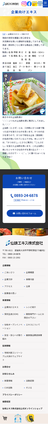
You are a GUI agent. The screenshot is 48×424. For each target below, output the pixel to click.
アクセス (8, 286)
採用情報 (6, 345)
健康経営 (6, 401)
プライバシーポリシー (12, 394)
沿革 (28, 286)
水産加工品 (9, 67)
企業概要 (30, 272)
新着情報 (8, 380)
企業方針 (8, 279)
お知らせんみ (8, 373)
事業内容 (30, 279)
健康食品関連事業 (34, 335)
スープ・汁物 (22, 67)
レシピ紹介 (31, 307)
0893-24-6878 (26, 195)
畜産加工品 (15, 67)
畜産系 (30, 56)
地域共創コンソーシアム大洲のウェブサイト (12, 356)
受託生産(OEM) (11, 314)
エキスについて (33, 324)
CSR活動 (8, 387)
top (4, 34)
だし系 (22, 56)
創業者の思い (10, 293)
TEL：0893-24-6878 (11, 253)
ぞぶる (29, 387)
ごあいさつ (9, 272)
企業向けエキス (11, 307)
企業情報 (6, 265)
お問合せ (6, 366)
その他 (26, 56)
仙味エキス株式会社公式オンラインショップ (22, 408)
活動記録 (30, 380)
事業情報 (6, 300)
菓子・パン (30, 67)
